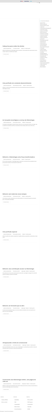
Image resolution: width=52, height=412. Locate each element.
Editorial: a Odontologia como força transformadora (19, 157)
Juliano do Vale (43, 46)
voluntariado (42, 65)
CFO (44, 25)
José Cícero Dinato (43, 45)
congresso (42, 26)
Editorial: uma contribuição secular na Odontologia (18, 269)
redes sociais (42, 62)
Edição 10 (22, 48)
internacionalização (43, 44)
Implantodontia (42, 42)
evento (45, 36)
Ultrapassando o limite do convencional (15, 343)
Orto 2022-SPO (30, 404)
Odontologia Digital (43, 53)
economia (45, 32)
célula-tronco (42, 30)
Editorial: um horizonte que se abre (13, 306)
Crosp (45, 29)
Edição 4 (27, 271)
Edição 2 (28, 345)
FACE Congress (30, 402)
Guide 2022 (29, 406)
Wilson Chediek (43, 66)
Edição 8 (23, 122)
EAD (41, 32)
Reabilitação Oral (43, 61)
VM (21, 1)
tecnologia (47, 62)
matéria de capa (43, 49)
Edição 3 (27, 308)
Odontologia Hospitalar (44, 54)
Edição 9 (24, 85)
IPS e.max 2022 (30, 399)
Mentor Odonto (17, 406)
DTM (46, 30)
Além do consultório (43, 24)
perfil (46, 57)
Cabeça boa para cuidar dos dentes (13, 46)
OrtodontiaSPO (17, 404)
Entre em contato (4, 402)
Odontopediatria (43, 56)
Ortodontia (42, 57)
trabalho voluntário (43, 64)
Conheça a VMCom (5, 399)
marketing (42, 48)
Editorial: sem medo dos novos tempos (15, 194)
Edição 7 (23, 159)
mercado (42, 52)
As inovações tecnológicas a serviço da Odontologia (18, 120)
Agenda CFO (42, 22)
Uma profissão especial (10, 232)
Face (31, 1)
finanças (42, 37)
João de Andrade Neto (7, 48)
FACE (15, 402)
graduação (42, 38)
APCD (41, 25)
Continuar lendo (6, 54)
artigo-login (23, 271)
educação (46, 33)
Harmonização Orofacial (44, 40)
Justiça (47, 46)
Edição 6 (23, 196)
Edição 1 (28, 383)
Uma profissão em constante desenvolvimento (17, 83)
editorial (42, 33)
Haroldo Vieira (43, 41)
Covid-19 (42, 29)
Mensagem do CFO (43, 50)
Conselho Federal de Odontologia (45, 28)
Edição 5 (23, 234)
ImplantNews (26, 1)
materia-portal (27, 48)
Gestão (45, 37)
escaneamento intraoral (44, 34)
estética (41, 36)
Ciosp (47, 25)
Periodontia (42, 58)
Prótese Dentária (43, 60)
